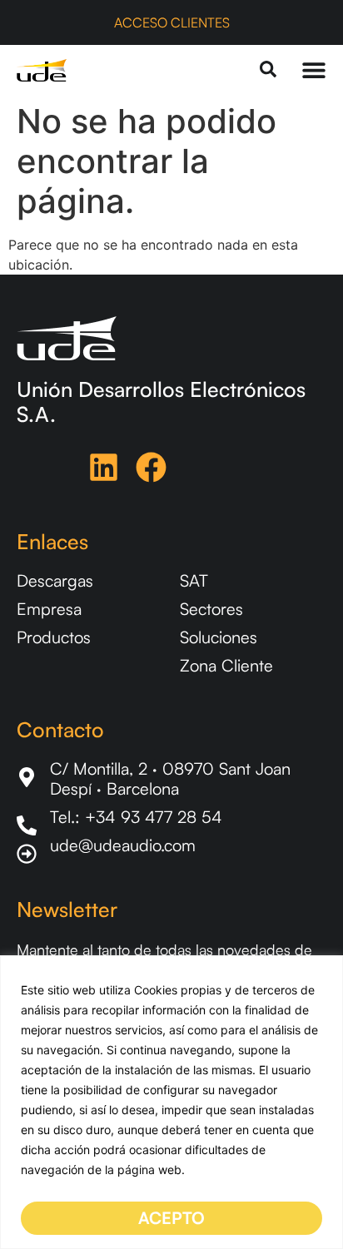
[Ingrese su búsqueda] (268, 70)
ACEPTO (171, 1217)
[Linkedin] (103, 467)
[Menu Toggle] (313, 69)
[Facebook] (151, 467)
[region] (171, 1102)
